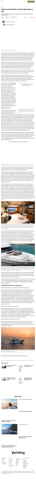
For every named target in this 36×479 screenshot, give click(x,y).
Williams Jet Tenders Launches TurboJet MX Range (11, 378)
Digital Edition (4, 462)
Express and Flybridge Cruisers (8, 355)
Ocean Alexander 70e (22, 53)
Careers (10, 463)
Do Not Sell (10, 466)
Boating (24, 459)
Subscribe (3, 459)
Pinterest (17, 463)
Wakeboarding (25, 466)
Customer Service (4, 463)
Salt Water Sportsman (26, 463)
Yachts (2, 6)
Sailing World (25, 462)
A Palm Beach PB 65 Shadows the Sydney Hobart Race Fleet (28, 378)
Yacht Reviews (22, 355)
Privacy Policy (11, 459)
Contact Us (10, 462)
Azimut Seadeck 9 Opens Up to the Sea (11, 366)
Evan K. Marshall (14, 66)
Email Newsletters (18, 459)
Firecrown (18, 472)
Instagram (17, 462)
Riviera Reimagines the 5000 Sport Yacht (28, 366)
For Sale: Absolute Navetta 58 (25, 411)
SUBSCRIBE (31, 1)
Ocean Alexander (17, 355)
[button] (25, 17)
